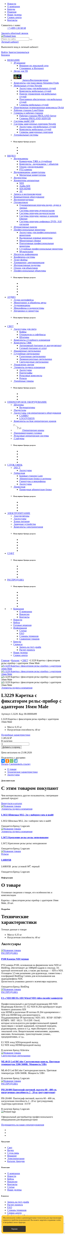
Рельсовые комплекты (30, 375)
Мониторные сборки (30, 240)
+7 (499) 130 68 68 (16, 28)
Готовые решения (22, 625)
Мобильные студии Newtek (27, 85)
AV (21, 191)
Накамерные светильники (27, 351)
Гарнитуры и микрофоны (32, 481)
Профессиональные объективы (29, 270)
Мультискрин (26, 251)
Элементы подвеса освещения (29, 367)
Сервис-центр (14, 17)
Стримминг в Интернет (31, 68)
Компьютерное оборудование (28, 197)
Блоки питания (21, 521)
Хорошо (14, 1229)
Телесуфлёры (20, 259)
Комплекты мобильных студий (35, 91)
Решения (11, 12)
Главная (5, 660)
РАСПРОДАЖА (15, 579)
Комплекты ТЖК (22, 342)
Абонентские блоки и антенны (35, 478)
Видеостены (20, 177)
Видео (10, 1150)
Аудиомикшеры (21, 305)
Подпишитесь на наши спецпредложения (22, 1124)
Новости (11, 3)
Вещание (12, 1155)
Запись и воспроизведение (27, 194)
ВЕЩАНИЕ (13, 60)
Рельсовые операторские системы (31, 435)
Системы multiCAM (23, 121)
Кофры (22, 331)
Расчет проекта (27, 649)
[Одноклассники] (7, 761)
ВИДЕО (11, 156)
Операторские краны (33, 430)
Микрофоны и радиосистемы (28, 308)
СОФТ (10, 553)
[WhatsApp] (11, 761)
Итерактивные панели (25, 227)
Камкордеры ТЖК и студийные (35, 161)
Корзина (5, 55)
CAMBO (23, 415)
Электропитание (15, 1158)
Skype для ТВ (20, 71)
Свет (9, 1147)
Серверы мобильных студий (34, 104)
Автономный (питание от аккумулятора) (40, 345)
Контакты (12, 20)
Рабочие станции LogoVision (28, 110)
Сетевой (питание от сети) (33, 348)
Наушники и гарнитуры (26, 311)
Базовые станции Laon (31, 476)
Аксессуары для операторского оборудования (37, 413)
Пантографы (25, 373)
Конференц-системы (24, 257)
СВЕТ (10, 326)
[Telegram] (16, 761)
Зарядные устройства (24, 524)
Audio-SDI (24, 186)
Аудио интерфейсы (23, 300)
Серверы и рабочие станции (28, 113)
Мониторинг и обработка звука (29, 302)
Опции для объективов (25, 268)
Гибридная (19, 473)
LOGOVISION (27, 418)
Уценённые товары (23, 381)
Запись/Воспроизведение (35, 80)
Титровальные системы (25, 135)
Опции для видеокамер (31, 166)
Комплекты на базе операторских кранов (34, 421)
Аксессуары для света (24, 329)
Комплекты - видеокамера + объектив (38, 164)
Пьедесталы (19, 410)
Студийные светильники (26, 353)
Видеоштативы (27, 407)
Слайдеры (18, 438)
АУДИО (11, 297)
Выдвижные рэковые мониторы (35, 238)
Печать (4, 764)
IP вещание (19, 63)
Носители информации (25, 254)
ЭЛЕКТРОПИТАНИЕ (18, 513)
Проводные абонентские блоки (35, 489)
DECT (16, 467)
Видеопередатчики (23, 199)
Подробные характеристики (15, 735)
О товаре (11, 769)
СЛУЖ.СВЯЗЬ (14, 465)
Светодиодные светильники (34, 362)
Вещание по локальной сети (34, 65)
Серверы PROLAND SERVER (35, 118)
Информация (20, 628)
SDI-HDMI (25, 188)
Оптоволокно (20, 202)
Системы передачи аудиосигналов (37, 210)
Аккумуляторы (21, 516)
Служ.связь (13, 1153)
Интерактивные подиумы (27, 265)
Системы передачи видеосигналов (37, 213)
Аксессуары (25, 370)
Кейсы (16, 622)
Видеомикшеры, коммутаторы (29, 172)
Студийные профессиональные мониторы (41, 249)
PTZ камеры (25, 169)
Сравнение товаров (29, 639)
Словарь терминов (29, 636)
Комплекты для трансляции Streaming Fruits (36, 83)
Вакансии (24, 614)
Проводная (19, 486)
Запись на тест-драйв (30, 647)
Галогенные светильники (32, 356)
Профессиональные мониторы (29, 229)
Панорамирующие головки (27, 433)
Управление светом (23, 364)
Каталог (15, 660)
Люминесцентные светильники (35, 359)
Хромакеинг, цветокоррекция (28, 262)
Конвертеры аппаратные (26, 180)
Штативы (24, 337)
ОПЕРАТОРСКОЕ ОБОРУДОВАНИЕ (27, 402)
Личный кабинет (10, 42)
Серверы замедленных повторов (36, 132)
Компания (18, 608)
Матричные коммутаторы (32, 175)
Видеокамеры (20, 158)
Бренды (11, 9)
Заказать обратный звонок (14, 33)
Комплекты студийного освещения (31, 340)
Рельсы (23, 378)
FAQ (21, 633)
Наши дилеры (14, 14)
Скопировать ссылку (20, 764)
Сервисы (18, 644)
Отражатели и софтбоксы (32, 334)
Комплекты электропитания (28, 527)
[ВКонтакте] (3, 761)
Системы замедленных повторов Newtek (34, 124)
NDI (21, 183)
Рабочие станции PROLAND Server (37, 115)
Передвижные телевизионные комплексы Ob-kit (38, 107)
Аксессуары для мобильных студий (37, 88)
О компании (13, 6)
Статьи (23, 630)
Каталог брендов (16, 1161)
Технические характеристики (22, 772)
